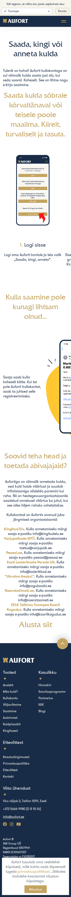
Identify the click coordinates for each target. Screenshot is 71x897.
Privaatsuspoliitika (16, 763)
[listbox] (27, 11)
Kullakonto (10, 698)
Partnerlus (45, 698)
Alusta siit (35, 624)
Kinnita (62, 11)
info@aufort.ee (13, 817)
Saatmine (9, 711)
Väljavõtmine (12, 705)
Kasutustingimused (16, 757)
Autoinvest (10, 718)
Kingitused (10, 731)
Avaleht (8, 685)
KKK (41, 705)
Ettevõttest (10, 770)
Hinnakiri (44, 685)
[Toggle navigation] (63, 21)
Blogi (42, 711)
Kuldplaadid (12, 724)
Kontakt (8, 776)
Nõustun (35, 889)
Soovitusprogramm (51, 691)
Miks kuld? (10, 691)
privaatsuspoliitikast (34, 871)
